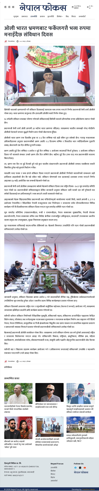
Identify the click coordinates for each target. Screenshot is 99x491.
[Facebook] (75, 467)
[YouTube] (84, 467)
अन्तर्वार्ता (82, 16)
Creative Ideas (88, 489)
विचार (73, 16)
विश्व (67, 16)
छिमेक (59, 16)
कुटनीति (51, 16)
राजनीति (34, 16)
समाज (42, 16)
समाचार (25, 16)
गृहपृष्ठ (16, 16)
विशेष (53, 477)
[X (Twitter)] (80, 467)
